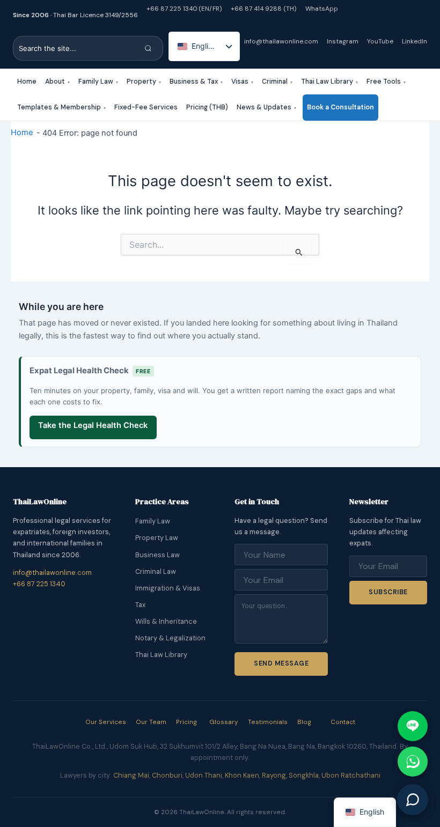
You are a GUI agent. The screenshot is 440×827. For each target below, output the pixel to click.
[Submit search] (151, 48)
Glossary (223, 722)
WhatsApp (321, 8)
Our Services (105, 722)
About (57, 81)
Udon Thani (203, 775)
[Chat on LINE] (413, 726)
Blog (304, 722)
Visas (242, 81)
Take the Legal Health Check (93, 425)
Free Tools (386, 81)
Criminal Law (155, 571)
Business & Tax (196, 81)
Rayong (274, 775)
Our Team (151, 722)
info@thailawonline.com (281, 41)
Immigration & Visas (167, 588)
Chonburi (167, 775)
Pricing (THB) (207, 107)
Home (26, 81)
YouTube (380, 41)
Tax (140, 604)
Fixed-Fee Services (146, 107)
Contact (343, 722)
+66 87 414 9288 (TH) (264, 8)
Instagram (342, 41)
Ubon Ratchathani (350, 775)
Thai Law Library (329, 81)
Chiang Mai (131, 775)
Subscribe (388, 592)
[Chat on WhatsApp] (413, 762)
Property (144, 81)
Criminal (277, 81)
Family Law (98, 81)
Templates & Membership (61, 107)
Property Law (156, 537)
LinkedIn (414, 41)
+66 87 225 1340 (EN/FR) (184, 8)
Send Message (281, 663)
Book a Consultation (340, 107)
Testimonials (268, 722)
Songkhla (304, 775)
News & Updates (266, 107)
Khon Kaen (242, 775)
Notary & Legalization (170, 638)
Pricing (186, 722)
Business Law (157, 554)
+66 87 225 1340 (39, 583)
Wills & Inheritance (166, 621)
